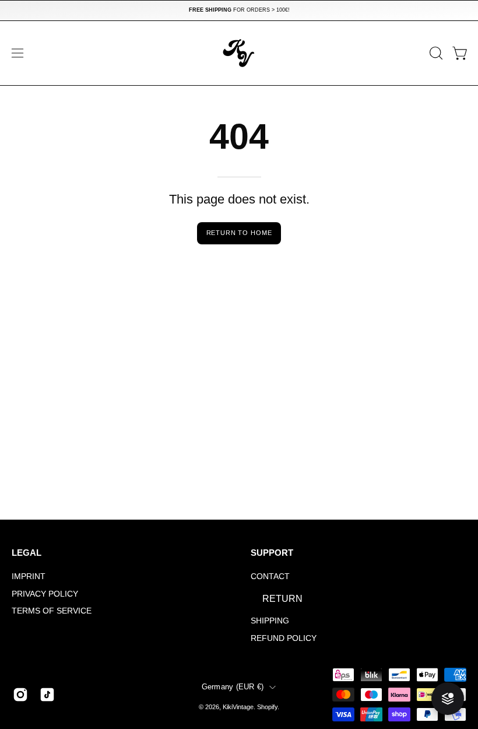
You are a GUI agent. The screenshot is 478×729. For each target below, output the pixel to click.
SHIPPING (270, 620)
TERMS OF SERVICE (52, 611)
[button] (435, 53)
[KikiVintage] (239, 53)
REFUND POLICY (284, 638)
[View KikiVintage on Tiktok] (47, 694)
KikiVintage (238, 706)
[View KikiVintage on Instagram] (20, 694)
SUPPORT (272, 553)
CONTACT (270, 576)
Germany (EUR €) (233, 687)
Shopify (267, 706)
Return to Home (239, 232)
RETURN (282, 599)
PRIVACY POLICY (45, 593)
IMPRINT (28, 576)
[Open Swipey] (447, 698)
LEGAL (26, 553)
